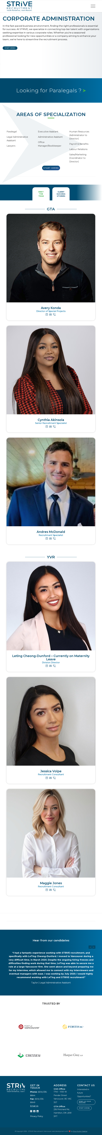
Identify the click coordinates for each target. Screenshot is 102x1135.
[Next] (93, 947)
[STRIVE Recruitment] (19, 6)
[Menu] (91, 6)
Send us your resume (85, 1084)
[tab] (41, 193)
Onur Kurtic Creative (80, 1114)
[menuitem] (91, 6)
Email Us (34, 1088)
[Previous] (90, 947)
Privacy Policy (36, 1099)
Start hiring (84, 1090)
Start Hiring (10, 48)
